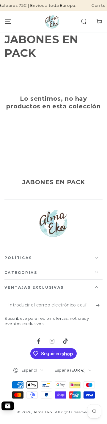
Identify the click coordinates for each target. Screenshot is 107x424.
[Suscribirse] (99, 305)
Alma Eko (43, 412)
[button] (84, 22)
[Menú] (7, 22)
